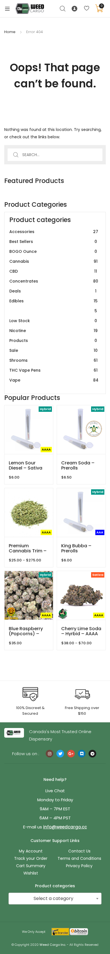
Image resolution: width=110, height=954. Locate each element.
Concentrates (53, 281)
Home (10, 32)
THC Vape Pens (53, 370)
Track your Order (30, 858)
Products (53, 340)
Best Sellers (53, 241)
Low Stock (53, 321)
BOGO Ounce (53, 251)
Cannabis (53, 261)
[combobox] (55, 899)
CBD (53, 271)
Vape (53, 380)
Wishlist (30, 873)
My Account (31, 851)
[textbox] (55, 898)
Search (63, 9)
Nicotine (53, 330)
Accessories (53, 231)
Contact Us (79, 851)
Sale (53, 350)
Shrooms (53, 360)
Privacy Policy (79, 866)
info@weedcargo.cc (65, 827)
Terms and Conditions (79, 858)
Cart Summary (30, 866)
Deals (52, 291)
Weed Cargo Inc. (52, 944)
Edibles (53, 306)
